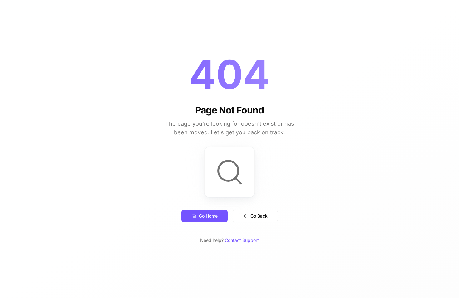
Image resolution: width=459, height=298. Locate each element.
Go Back (259, 216)
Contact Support (242, 240)
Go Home (208, 216)
